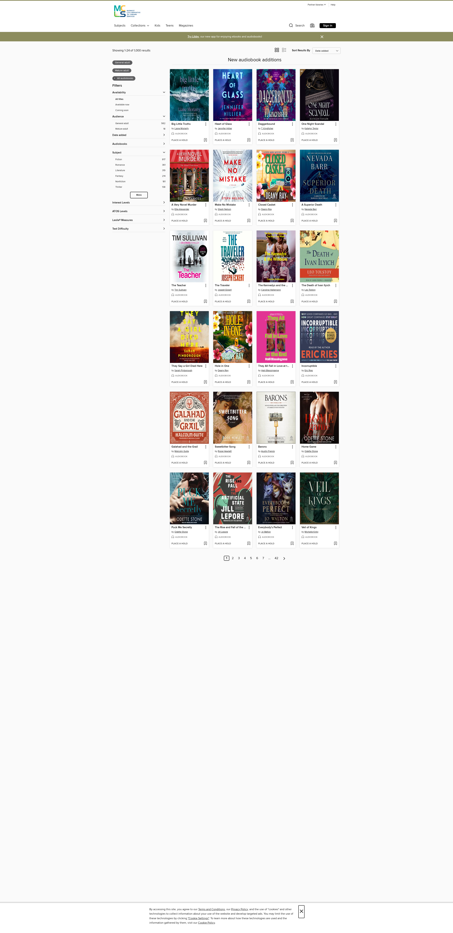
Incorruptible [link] (309, 366)
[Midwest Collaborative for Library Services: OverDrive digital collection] (127, 12)
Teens (170, 26)
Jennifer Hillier (225, 128)
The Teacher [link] (178, 285)
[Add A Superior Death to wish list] (335, 221)
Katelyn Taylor (311, 128)
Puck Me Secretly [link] (181, 527)
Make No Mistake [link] (225, 204)
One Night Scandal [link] (313, 124)
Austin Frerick (268, 451)
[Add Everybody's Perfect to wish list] (292, 543)
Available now (122, 104)
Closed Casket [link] (266, 204)
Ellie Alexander (181, 209)
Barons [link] (262, 446)
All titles (119, 99)
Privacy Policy (239, 909)
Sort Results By (301, 50)
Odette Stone (311, 451)
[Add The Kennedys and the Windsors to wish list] (292, 301)
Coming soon (121, 110)
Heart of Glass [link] (223, 124)
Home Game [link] (309, 446)
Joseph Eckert (225, 289)
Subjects (119, 26)
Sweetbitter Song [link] (225, 446)
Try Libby (193, 37)
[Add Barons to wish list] (292, 463)
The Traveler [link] (222, 285)
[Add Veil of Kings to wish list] (335, 543)
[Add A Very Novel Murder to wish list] (205, 221)
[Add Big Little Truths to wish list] (205, 140)
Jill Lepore (223, 531)
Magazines (186, 26)
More (139, 195)
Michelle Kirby (311, 531)
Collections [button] (139, 26)
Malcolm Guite (181, 451)
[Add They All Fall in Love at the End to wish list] (292, 382)
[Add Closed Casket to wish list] (292, 221)
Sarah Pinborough (183, 370)
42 (276, 558)
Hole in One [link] (222, 366)
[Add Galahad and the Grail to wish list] (205, 463)
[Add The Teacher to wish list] (205, 301)
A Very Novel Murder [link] (183, 204)
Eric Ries (309, 370)
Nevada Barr (311, 209)
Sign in (327, 26)
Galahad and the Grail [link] (184, 446)
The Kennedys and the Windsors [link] (274, 285)
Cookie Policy (206, 923)
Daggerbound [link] (266, 124)
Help (333, 5)
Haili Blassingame (270, 370)
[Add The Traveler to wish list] (248, 301)
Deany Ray (266, 209)
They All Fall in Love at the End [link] (274, 366)
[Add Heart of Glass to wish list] (248, 140)
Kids (157, 26)
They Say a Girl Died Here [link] (186, 366)
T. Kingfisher (267, 128)
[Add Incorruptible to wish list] (335, 382)
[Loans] (312, 26)
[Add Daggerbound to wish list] (292, 140)
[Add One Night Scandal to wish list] (335, 140)
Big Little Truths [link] (181, 124)
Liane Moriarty (181, 128)
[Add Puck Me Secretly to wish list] (205, 543)
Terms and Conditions (211, 909)
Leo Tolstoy (310, 289)
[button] (317, 5)
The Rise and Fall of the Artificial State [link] (231, 527)
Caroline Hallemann (271, 289)
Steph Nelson (224, 209)
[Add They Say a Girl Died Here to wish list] (205, 382)
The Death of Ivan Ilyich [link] (316, 285)
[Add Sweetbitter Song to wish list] (248, 463)
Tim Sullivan (180, 289)
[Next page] (284, 558)
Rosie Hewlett (225, 451)
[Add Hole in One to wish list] (248, 382)
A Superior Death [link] (312, 204)
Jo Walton (266, 531)
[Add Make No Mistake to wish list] (248, 221)
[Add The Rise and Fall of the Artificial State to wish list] (248, 543)
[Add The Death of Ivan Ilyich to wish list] (335, 301)
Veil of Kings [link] (309, 527)
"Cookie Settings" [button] (198, 918)
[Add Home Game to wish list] (335, 463)
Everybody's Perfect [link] (270, 527)
